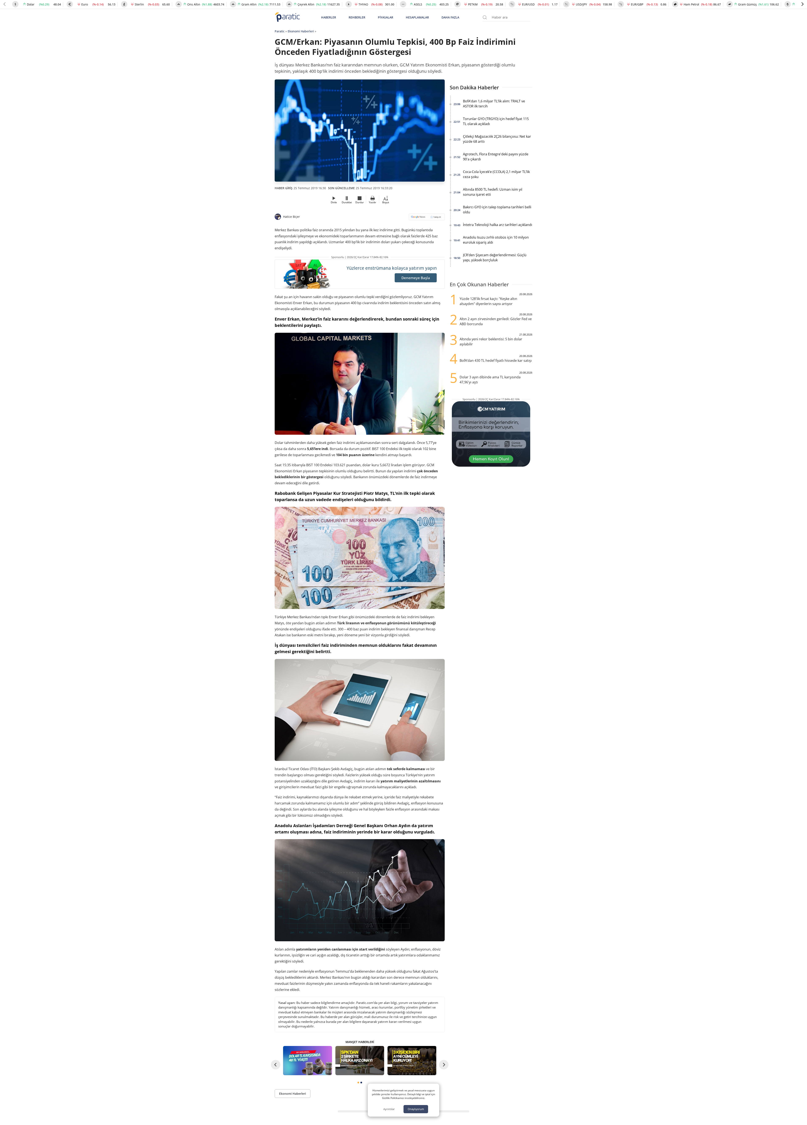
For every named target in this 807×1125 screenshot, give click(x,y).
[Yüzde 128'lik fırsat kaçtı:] (412, 1060)
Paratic (280, 31)
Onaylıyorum (416, 1109)
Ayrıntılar (389, 1109)
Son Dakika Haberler (474, 87)
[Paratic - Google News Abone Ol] (427, 218)
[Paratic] (287, 17)
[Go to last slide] (275, 1064)
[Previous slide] (4, 4)
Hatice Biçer (291, 217)
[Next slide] (802, 4)
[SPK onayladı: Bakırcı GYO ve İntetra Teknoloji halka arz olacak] (359, 1060)
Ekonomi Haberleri (301, 31)
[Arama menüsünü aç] (484, 17)
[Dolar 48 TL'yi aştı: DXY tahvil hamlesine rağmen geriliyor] (307, 1060)
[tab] (358, 1082)
